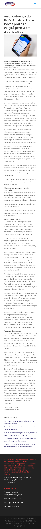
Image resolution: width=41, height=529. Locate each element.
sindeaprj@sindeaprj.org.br (13, 495)
